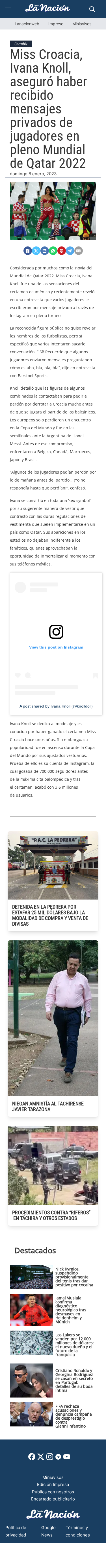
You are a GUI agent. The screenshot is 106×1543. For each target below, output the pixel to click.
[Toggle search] (92, 9)
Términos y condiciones (78, 1531)
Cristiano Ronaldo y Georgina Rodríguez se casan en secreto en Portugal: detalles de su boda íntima (74, 1380)
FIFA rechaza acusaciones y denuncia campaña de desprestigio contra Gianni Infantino (73, 1416)
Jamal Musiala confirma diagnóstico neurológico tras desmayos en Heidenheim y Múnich (70, 1309)
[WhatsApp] (53, 250)
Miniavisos (81, 23)
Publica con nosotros (53, 1492)
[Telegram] (70, 250)
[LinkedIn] (44, 250)
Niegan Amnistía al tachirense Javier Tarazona (48, 1106)
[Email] (78, 250)
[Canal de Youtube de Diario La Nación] (66, 1458)
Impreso (55, 23)
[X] (36, 250)
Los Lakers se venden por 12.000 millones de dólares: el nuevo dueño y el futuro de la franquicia (74, 1344)
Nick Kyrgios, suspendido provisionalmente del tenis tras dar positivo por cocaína (74, 1276)
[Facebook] (27, 250)
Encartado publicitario (53, 1499)
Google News (48, 1531)
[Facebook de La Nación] (31, 1458)
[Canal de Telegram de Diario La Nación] (58, 1458)
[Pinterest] (61, 250)
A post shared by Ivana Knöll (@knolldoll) (56, 706)
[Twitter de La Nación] (40, 1458)
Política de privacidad (15, 1531)
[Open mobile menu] (8, 9)
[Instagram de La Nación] (49, 1458)
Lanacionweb (27, 23)
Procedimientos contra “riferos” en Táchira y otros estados (51, 1215)
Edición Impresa (53, 1484)
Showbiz (20, 44)
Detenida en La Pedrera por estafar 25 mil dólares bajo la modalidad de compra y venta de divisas (50, 915)
